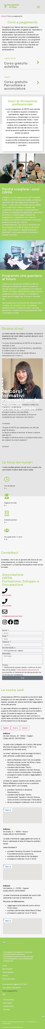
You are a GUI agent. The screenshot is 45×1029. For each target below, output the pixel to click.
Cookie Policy (8, 1006)
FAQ (4, 994)
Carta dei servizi (9, 979)
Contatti (6, 1010)
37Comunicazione (17, 1027)
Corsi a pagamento (10, 991)
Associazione (7, 969)
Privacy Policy (8, 1000)
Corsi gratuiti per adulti (12, 988)
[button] (38, 7)
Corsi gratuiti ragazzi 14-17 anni (15, 984)
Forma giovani (8, 972)
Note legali (7, 1003)
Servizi (5, 976)
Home (5, 966)
